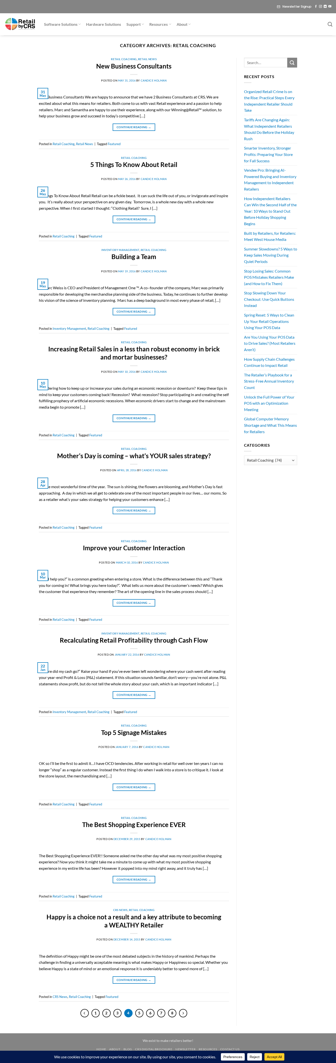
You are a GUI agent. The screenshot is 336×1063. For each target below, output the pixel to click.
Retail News (147, 59)
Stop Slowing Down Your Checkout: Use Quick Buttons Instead (269, 299)
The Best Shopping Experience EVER (134, 824)
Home (101, 1049)
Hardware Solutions (103, 24)
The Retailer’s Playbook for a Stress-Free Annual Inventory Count (269, 381)
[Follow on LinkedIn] (325, 6)
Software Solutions (60, 24)
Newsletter (185, 1049)
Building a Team (133, 256)
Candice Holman (154, 80)
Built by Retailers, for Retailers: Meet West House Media (270, 236)
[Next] (183, 1013)
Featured (114, 144)
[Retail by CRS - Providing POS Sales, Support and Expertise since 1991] (20, 24)
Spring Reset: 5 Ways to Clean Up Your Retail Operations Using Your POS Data (269, 321)
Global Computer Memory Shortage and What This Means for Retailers (270, 425)
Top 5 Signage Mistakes (134, 732)
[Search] (330, 24)
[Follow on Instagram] (320, 6)
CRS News (120, 909)
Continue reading (134, 127)
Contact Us (230, 1049)
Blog (127, 1049)
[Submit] (292, 62)
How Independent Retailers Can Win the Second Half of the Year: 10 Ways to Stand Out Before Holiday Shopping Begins (270, 211)
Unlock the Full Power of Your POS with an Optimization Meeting (269, 403)
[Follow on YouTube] (329, 6)
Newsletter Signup (296, 6)
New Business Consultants (133, 66)
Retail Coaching (124, 59)
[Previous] (84, 1013)
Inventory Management (120, 249)
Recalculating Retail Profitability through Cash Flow (134, 640)
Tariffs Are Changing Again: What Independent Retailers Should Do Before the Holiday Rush (269, 129)
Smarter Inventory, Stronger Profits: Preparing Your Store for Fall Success (268, 154)
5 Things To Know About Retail (133, 164)
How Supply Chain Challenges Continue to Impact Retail (269, 362)
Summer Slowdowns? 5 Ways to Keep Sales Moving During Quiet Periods (270, 255)
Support (133, 24)
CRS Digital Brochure (153, 1049)
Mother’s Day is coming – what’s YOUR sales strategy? (134, 455)
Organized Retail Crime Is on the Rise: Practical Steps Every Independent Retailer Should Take (269, 101)
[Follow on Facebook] (315, 6)
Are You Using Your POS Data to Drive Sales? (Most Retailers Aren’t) (269, 343)
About (182, 24)
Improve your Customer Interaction (134, 548)
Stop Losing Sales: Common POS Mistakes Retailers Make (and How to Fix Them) (269, 277)
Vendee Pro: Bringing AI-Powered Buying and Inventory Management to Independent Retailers (270, 179)
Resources (158, 24)
